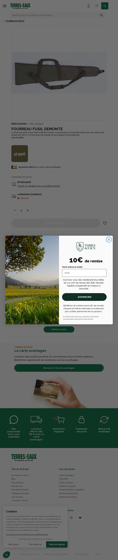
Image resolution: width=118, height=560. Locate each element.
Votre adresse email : (72, 267)
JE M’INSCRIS (84, 297)
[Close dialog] (109, 239)
